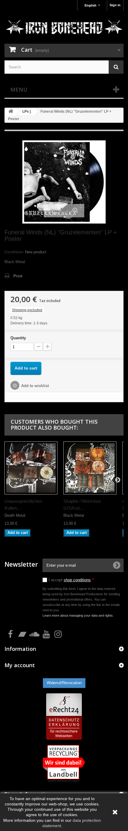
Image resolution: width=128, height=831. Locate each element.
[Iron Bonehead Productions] (64, 28)
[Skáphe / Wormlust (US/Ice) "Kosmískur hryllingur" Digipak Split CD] (89, 468)
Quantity (18, 338)
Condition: (14, 252)
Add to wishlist (35, 386)
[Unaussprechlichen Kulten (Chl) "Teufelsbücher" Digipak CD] (30, 468)
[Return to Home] (10, 111)
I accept (71, 580)
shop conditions (77, 580)
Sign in (115, 5)
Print (17, 276)
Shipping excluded (27, 310)
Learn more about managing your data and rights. (78, 615)
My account (19, 665)
